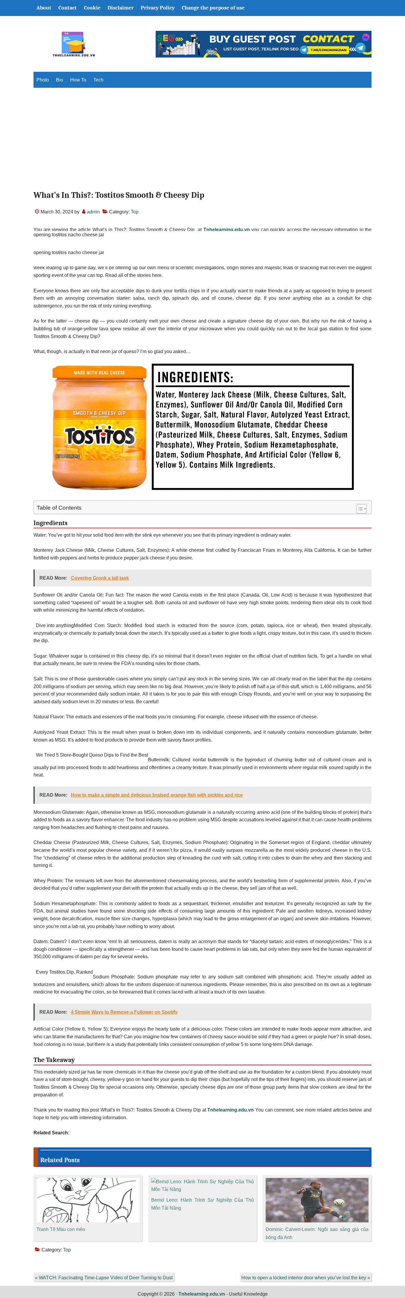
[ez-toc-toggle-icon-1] (358, 509)
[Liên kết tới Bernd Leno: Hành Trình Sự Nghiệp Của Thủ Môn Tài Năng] (202, 1181)
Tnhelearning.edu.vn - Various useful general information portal (74, 44)
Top (134, 211)
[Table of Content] (361, 509)
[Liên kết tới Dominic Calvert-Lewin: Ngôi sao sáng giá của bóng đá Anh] (317, 1181)
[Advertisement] (202, 144)
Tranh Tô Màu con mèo (60, 1229)
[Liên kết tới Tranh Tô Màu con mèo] (87, 1181)
